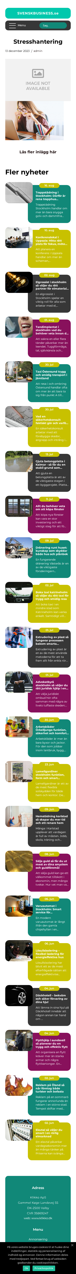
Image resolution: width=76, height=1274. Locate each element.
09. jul (49, 540)
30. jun (49, 719)
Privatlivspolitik (43, 1268)
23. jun (49, 764)
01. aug (49, 320)
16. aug (49, 185)
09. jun (49, 809)
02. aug (49, 275)
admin (38, 51)
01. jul (49, 630)
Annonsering (38, 1239)
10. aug (49, 230)
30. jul (49, 364)
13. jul (49, 454)
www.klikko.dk (41, 1218)
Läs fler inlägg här (38, 152)
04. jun (49, 988)
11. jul (49, 499)
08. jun (49, 854)
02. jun (49, 1078)
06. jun (49, 899)
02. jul (49, 585)
